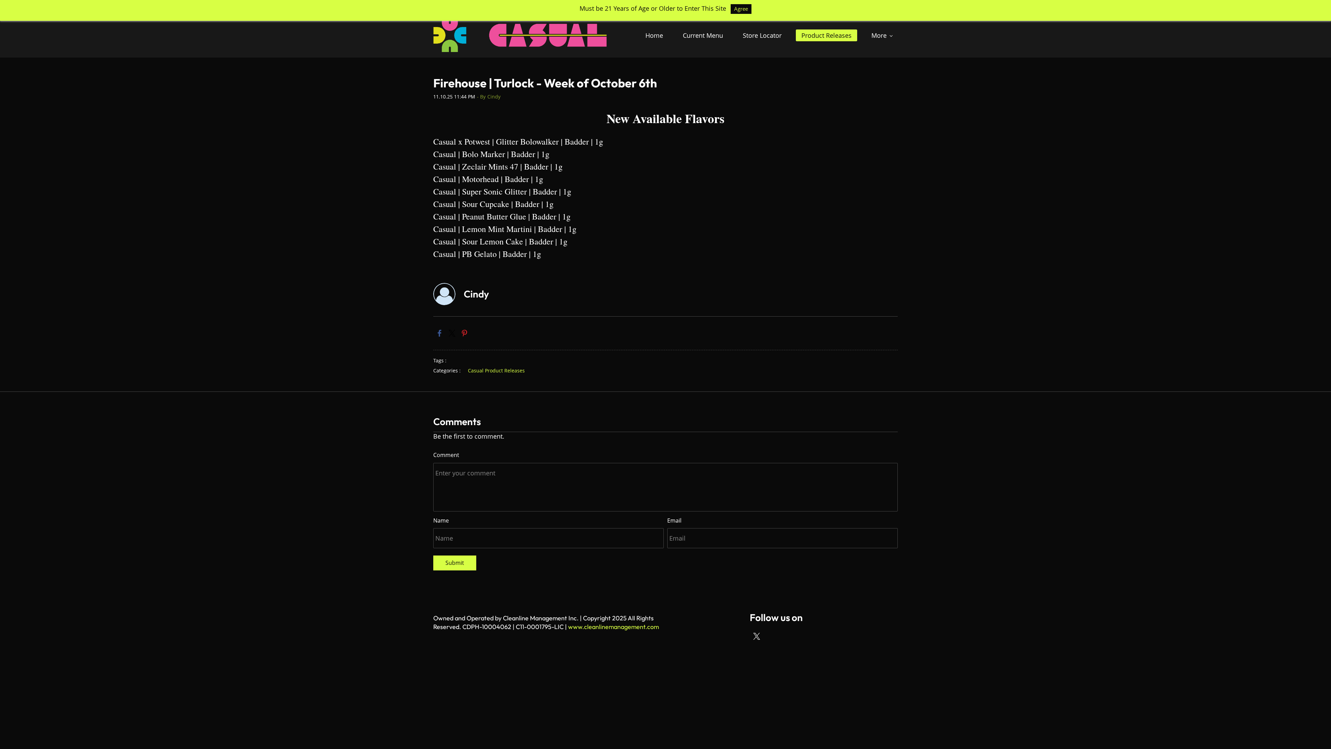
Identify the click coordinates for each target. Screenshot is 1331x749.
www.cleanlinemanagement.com (613, 627)
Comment (446, 455)
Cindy (494, 96)
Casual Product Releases (496, 370)
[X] (756, 636)
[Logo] (520, 35)
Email (674, 520)
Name (441, 520)
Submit (454, 563)
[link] (439, 333)
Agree (741, 8)
